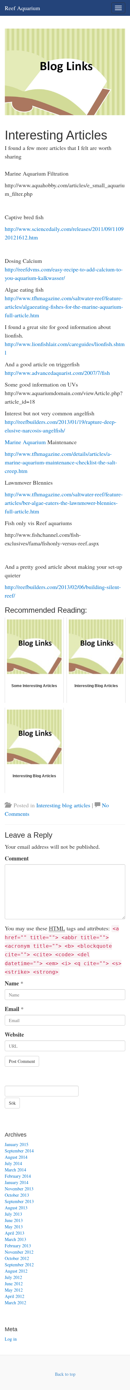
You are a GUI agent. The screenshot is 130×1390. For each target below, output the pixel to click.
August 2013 (16, 1208)
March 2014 (15, 1170)
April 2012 (14, 1296)
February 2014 (18, 1176)
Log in (11, 1339)
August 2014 (16, 1157)
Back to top (65, 1374)
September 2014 (19, 1151)
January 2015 (16, 1144)
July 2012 (13, 1277)
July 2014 (13, 1163)
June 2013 (14, 1220)
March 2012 (15, 1303)
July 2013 (13, 1214)
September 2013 (19, 1201)
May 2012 (14, 1290)
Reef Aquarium (22, 8)
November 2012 (19, 1252)
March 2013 (15, 1239)
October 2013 (17, 1195)
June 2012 (14, 1284)
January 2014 (16, 1182)
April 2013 (14, 1233)
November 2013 (19, 1189)
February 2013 (18, 1246)
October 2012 (17, 1258)
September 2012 (19, 1265)
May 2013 (14, 1227)
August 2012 (16, 1271)
